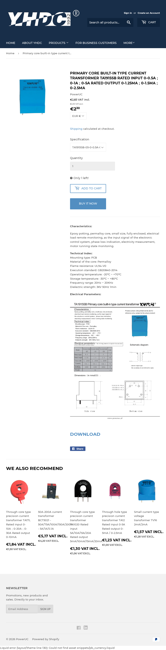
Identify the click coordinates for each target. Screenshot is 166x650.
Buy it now (88, 203)
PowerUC (22, 639)
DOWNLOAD (85, 434)
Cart (151, 22)
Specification (79, 139)
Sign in (128, 13)
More (127, 43)
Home (10, 43)
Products (57, 43)
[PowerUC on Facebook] (79, 628)
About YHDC (32, 43)
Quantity (76, 158)
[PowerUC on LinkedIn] (86, 628)
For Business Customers (96, 43)
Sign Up (45, 609)
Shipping (76, 128)
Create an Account (149, 13)
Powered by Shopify (45, 639)
